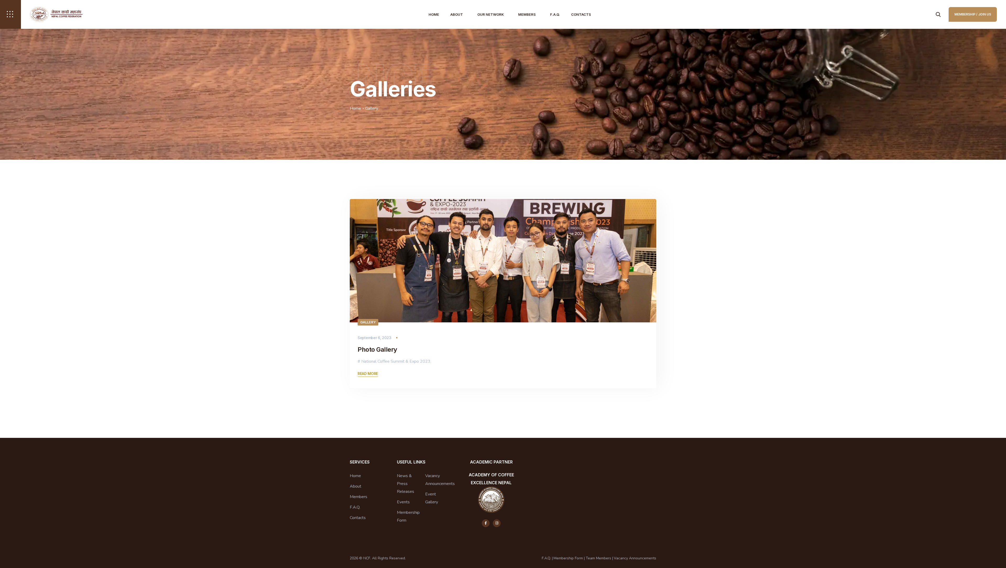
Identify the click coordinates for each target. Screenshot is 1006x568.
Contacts (581, 14)
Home (434, 14)
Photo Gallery (377, 349)
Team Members (598, 558)
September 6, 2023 (374, 337)
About (456, 14)
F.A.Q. (555, 14)
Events (403, 502)
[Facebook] (486, 523)
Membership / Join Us (972, 14)
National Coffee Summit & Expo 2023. (396, 361)
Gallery (368, 322)
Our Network (490, 14)
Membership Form (408, 516)
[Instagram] (497, 523)
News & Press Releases (405, 483)
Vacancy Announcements (440, 480)
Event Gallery (431, 498)
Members (527, 14)
